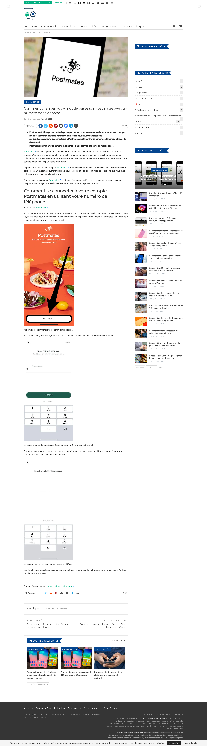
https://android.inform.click (154, 718)
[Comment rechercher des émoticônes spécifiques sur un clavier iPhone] (141, 233)
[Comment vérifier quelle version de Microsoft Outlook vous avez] (141, 271)
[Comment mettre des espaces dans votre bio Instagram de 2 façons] (141, 208)
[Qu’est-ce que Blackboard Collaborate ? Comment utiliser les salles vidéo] (141, 308)
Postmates (29, 151)
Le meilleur (68, 26)
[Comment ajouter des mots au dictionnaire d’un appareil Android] (109, 658)
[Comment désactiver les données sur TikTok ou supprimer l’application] (141, 246)
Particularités (88, 26)
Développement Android (146, 110)
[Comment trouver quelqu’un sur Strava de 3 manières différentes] (159, 173)
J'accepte (173, 743)
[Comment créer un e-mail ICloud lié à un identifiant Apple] (141, 283)
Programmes (109, 26)
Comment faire (49, 26)
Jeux (34, 26)
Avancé (138, 87)
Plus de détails (189, 743)
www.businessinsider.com (60, 586)
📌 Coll (138, 104)
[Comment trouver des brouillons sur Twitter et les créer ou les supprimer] (141, 258)
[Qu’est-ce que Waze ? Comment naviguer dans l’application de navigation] (141, 221)
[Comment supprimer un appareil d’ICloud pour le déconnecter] (76, 658)
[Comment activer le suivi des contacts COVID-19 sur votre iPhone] (141, 321)
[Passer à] (65, 2)
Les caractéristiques (134, 26)
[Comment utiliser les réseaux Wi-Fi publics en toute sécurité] (141, 333)
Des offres (139, 81)
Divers (138, 121)
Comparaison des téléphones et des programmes (158, 116)
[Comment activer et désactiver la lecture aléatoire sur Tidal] (141, 296)
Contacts (58, 3)
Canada (138, 133)
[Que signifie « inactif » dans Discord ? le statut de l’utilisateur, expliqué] (141, 196)
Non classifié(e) (32, 102)
